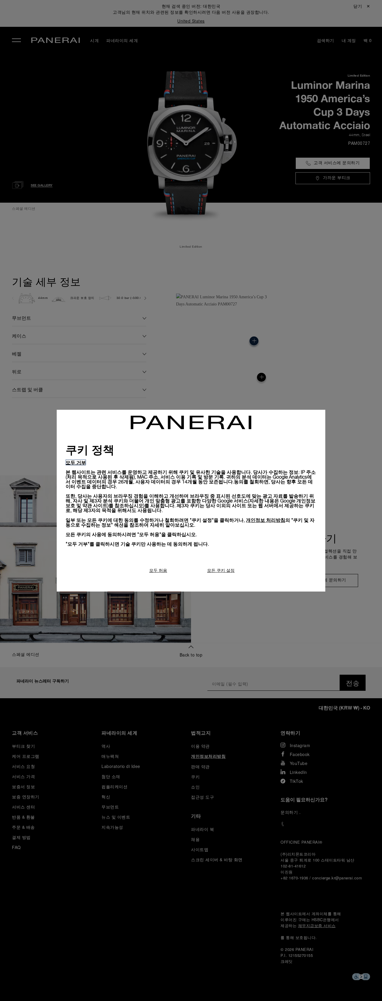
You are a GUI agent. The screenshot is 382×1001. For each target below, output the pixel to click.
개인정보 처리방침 (265, 520)
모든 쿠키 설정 (221, 570)
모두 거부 (76, 462)
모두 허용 (158, 570)
